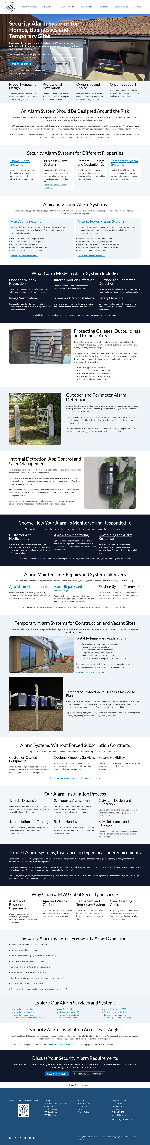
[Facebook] (34, 1138)
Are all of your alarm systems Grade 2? (27, 983)
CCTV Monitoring (50, 1115)
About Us (81, 1100)
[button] (38, 7)
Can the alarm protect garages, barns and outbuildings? (34, 956)
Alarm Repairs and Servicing (68, 588)
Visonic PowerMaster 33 (69, 1018)
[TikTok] (20, 1138)
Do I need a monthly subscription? (25, 950)
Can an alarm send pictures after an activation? (30, 967)
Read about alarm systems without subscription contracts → (75, 778)
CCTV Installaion (50, 1112)
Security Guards (50, 1100)
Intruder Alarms (50, 1109)
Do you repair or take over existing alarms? (29, 972)
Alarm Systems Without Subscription (29, 1018)
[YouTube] (29, 1138)
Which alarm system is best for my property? (29, 944)
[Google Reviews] (10, 1138)
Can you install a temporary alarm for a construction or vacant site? (39, 989)
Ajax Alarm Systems (26, 221)
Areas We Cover (84, 1103)
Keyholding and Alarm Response (115, 537)
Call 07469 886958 (21, 64)
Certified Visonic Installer (69, 1009)
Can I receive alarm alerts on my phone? (27, 961)
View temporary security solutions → (91, 672)
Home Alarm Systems (20, 162)
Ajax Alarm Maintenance (28, 586)
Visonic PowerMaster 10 (69, 1012)
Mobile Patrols (49, 1106)
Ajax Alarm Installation (23, 1009)
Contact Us (82, 1106)
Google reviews (81, 1085)
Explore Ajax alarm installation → (24, 256)
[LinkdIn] (15, 1138)
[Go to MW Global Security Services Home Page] (9, 7)
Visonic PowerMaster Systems (101, 221)
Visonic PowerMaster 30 (69, 1015)
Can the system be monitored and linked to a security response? (37, 978)
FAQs (80, 1109)
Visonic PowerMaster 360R (115, 1009)
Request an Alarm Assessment (53, 64)
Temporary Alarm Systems (124, 162)
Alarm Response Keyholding (55, 1103)
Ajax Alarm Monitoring (71, 535)
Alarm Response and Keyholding (117, 1018)
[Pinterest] (25, 1138)
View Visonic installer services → (91, 256)
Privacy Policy (83, 1112)
